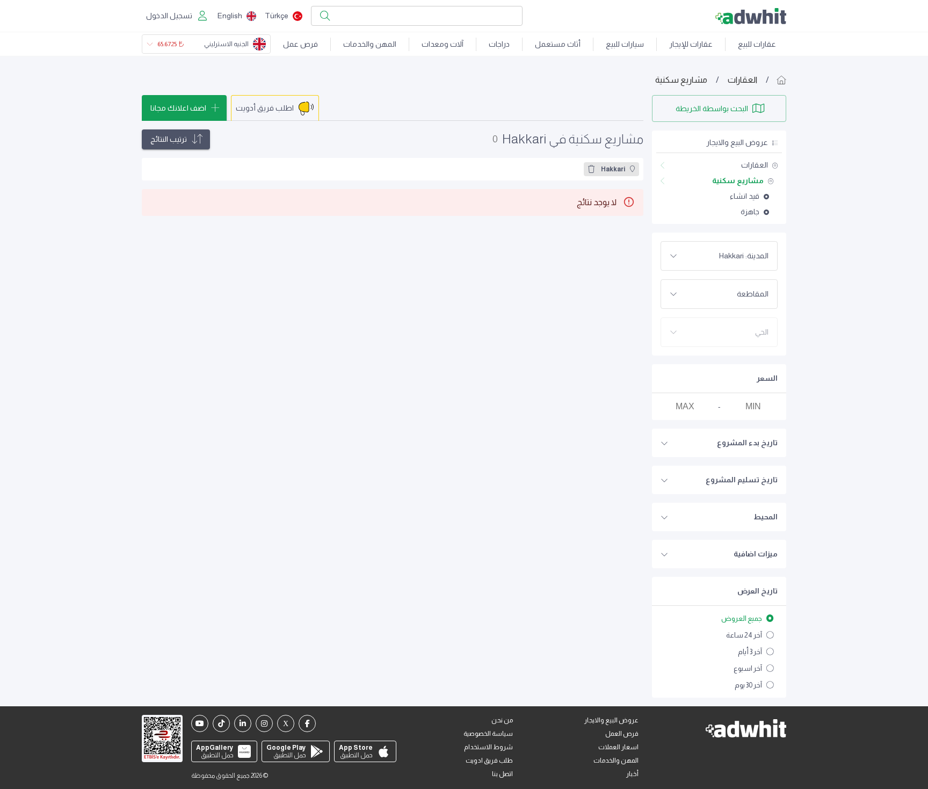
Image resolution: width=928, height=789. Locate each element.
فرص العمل (622, 733)
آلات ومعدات (442, 44)
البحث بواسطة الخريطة (712, 108)
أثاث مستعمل (558, 44)
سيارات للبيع (625, 44)
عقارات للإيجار (691, 44)
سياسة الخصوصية (488, 733)
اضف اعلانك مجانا (178, 108)
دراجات (499, 44)
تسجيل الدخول (169, 15)
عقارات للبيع (757, 44)
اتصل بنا (502, 774)
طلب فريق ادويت (489, 760)
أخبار (632, 774)
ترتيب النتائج (168, 139)
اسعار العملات (618, 747)
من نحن (502, 720)
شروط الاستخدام (488, 747)
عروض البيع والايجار (611, 720)
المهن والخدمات (369, 44)
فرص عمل (300, 44)
